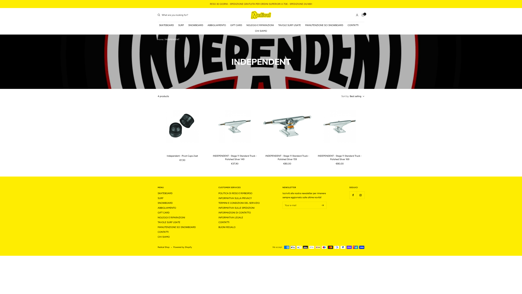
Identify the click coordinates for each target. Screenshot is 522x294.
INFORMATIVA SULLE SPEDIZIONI (236, 207)
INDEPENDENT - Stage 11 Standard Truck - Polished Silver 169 (340, 157)
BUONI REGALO (226, 227)
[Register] (323, 205)
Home (160, 39)
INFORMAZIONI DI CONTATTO (234, 212)
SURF (181, 25)
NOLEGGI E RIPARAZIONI (260, 25)
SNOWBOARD (195, 25)
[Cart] (363, 15)
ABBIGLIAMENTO (217, 25)
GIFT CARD (236, 25)
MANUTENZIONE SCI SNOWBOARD (324, 25)
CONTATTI (353, 25)
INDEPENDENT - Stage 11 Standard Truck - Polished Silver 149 (235, 157)
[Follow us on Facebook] (353, 195)
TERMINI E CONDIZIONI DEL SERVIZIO (239, 203)
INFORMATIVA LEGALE (230, 217)
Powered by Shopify (182, 247)
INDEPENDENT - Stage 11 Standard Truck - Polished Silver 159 (287, 157)
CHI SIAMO (261, 31)
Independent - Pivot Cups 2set (182, 155)
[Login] (357, 15)
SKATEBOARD (166, 25)
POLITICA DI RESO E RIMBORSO (235, 193)
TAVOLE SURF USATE (289, 25)
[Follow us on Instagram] (360, 195)
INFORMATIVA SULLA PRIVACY (235, 198)
